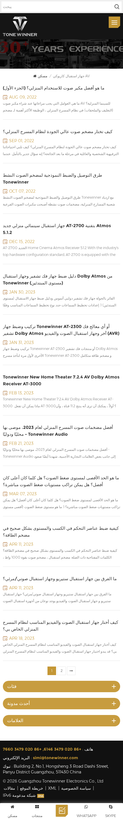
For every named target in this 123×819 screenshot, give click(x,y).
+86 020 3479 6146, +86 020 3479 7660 (42, 749)
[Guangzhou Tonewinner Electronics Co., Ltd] (20, 26)
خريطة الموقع (31, 788)
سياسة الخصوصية (76, 788)
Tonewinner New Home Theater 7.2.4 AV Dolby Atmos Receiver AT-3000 (61, 380)
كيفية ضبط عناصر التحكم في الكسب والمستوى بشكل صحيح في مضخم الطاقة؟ (61, 531)
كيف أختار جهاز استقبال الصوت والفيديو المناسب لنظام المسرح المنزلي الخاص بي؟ (60, 626)
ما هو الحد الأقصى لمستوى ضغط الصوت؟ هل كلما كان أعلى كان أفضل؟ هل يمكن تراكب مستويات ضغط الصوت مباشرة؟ (61, 481)
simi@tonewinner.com (55, 757)
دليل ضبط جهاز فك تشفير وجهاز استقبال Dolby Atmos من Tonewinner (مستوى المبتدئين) (57, 279)
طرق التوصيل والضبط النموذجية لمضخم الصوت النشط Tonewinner (52, 178)
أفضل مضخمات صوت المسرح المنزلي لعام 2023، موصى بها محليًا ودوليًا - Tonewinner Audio (58, 431)
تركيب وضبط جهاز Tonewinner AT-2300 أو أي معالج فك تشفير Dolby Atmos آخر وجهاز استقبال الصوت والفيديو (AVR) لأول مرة (61, 330)
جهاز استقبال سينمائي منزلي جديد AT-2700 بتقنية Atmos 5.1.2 (57, 229)
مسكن (42, 76)
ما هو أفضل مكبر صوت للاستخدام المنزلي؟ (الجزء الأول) (53, 88)
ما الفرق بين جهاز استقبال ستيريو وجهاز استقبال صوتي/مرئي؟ (60, 578)
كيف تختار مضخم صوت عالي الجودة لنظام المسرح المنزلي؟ (57, 131)
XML (52, 788)
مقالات (9, 788)
